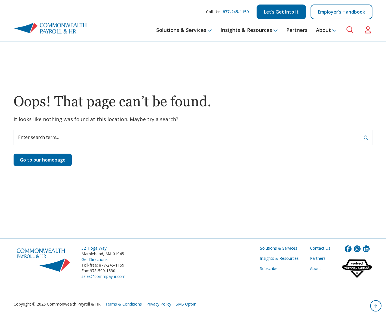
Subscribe (268, 268)
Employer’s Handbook (341, 12)
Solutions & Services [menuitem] (181, 30)
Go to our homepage (43, 160)
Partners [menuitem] (296, 30)
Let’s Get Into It (281, 12)
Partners (318, 258)
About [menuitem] (323, 30)
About (315, 268)
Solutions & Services (278, 248)
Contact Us (320, 248)
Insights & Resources (279, 258)
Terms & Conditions (123, 304)
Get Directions (94, 259)
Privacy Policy (158, 304)
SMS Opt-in (186, 304)
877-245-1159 (236, 11)
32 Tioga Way (94, 248)
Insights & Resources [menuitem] (246, 30)
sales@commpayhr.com (103, 276)
